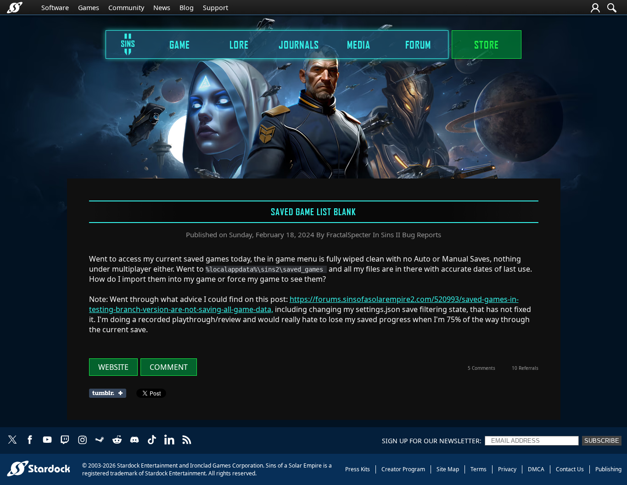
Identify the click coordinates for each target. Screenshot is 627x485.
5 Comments (481, 368)
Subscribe (601, 440)
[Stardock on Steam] (99, 440)
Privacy (507, 469)
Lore (239, 44)
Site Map (448, 469)
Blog (186, 7)
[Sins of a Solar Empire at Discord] (134, 440)
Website (113, 367)
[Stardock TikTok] (152, 440)
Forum (418, 44)
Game (179, 44)
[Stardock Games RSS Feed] (187, 440)
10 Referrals (525, 368)
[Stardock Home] (14, 7)
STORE (486, 44)
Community (126, 7)
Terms (478, 469)
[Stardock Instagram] (82, 440)
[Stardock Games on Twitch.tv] (65, 440)
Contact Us (570, 469)
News (161, 7)
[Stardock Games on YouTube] (47, 440)
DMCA (536, 469)
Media (358, 44)
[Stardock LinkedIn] (169, 440)
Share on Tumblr (110, 393)
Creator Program (403, 469)
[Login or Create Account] (595, 7)
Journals (299, 44)
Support (215, 7)
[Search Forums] (611, 7)
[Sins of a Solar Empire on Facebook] (30, 440)
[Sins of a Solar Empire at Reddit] (117, 440)
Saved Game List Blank (313, 211)
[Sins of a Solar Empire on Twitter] (12, 440)
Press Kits (357, 469)
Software (55, 7)
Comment (169, 367)
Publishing (608, 469)
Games (88, 7)
